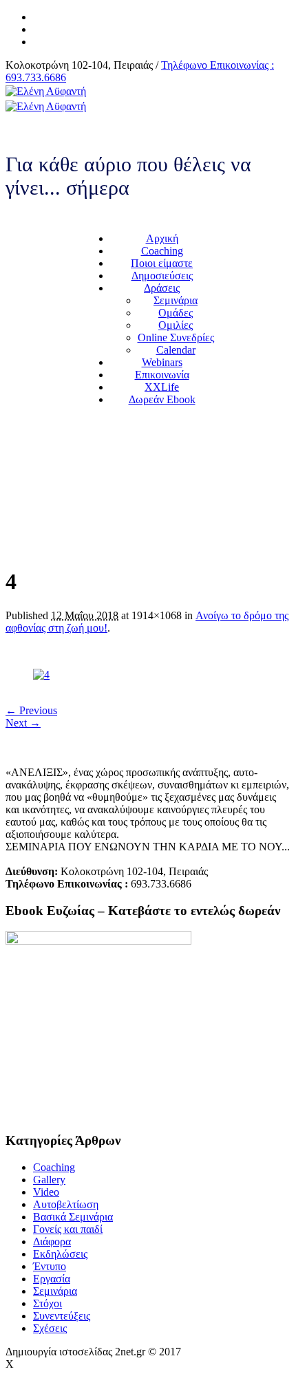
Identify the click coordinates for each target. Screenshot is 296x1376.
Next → (23, 723)
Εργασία (51, 1278)
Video (46, 1192)
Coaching (54, 1167)
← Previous (31, 710)
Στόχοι (47, 1303)
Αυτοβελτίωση (65, 1204)
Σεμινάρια (55, 1291)
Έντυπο (49, 1266)
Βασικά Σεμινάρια (73, 1217)
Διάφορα (52, 1241)
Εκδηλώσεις (60, 1254)
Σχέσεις (50, 1328)
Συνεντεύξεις (61, 1316)
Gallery (49, 1179)
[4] (41, 674)
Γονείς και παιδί (68, 1229)
